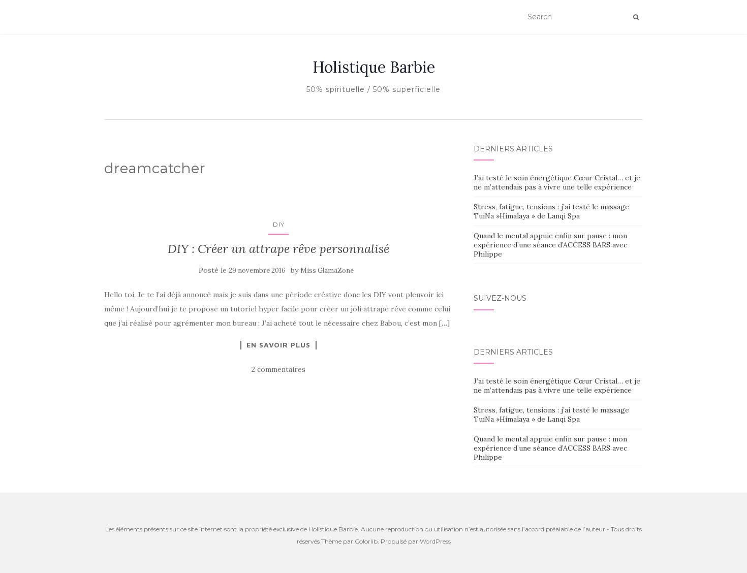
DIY (279, 224)
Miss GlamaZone (327, 270)
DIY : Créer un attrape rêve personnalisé (278, 249)
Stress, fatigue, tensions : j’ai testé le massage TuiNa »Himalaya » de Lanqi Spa (551, 211)
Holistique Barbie (374, 67)
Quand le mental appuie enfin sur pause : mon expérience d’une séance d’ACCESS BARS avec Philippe (550, 245)
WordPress (435, 541)
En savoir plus (278, 345)
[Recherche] (636, 17)
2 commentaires (278, 369)
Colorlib (366, 541)
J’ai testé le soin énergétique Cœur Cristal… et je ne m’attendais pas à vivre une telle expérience (557, 182)
